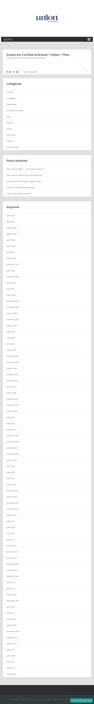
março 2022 (11, 350)
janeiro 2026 (12, 228)
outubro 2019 (12, 411)
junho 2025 (11, 246)
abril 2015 (10, 613)
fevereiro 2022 (12, 356)
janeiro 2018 (12, 497)
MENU (8, 39)
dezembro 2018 (13, 435)
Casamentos (32, 58)
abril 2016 (10, 588)
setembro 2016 (13, 576)
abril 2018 (10, 478)
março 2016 (11, 594)
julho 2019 (11, 417)
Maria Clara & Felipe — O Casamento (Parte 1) (25, 169)
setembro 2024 (13, 264)
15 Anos (10, 92)
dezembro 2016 (13, 564)
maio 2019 (11, 423)
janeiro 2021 (12, 387)
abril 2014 (10, 668)
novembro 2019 (13, 405)
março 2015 (11, 619)
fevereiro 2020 (12, 399)
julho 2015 (11, 607)
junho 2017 (11, 527)
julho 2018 (11, 466)
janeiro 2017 (12, 558)
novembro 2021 (13, 362)
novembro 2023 (13, 277)
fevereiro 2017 (12, 552)
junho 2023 (11, 283)
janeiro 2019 (12, 429)
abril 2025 (10, 252)
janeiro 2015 (12, 625)
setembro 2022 (13, 319)
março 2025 (11, 258)
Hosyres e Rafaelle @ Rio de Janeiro (21, 187)
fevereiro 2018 (12, 491)
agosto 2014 (12, 643)
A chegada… (11, 98)
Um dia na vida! (13, 147)
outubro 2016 (12, 570)
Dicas (9, 116)
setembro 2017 (13, 509)
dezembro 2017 (13, 503)
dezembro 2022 (13, 301)
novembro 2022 (13, 307)
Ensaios (10, 123)
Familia (9, 129)
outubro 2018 (12, 448)
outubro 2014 (12, 637)
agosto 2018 (12, 460)
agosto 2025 (12, 234)
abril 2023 (10, 289)
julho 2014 (11, 649)
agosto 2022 (12, 325)
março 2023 (11, 295)
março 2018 (11, 484)
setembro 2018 (13, 454)
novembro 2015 (13, 601)
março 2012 (11, 674)
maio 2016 (11, 582)
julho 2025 (11, 240)
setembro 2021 (13, 374)
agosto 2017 (12, 515)
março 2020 (11, 393)
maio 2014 (11, 662)
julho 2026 (11, 215)
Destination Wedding (15, 110)
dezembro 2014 (13, 631)
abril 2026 (10, 221)
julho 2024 (11, 270)
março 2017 (11, 546)
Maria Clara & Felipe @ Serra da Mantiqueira (24, 175)
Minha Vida (11, 135)
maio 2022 (11, 338)
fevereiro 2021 (12, 380)
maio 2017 (11, 533)
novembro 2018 (13, 442)
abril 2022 (10, 344)
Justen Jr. (42, 58)
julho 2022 (11, 332)
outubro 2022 (12, 313)
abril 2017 (10, 539)
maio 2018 (11, 472)
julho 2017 (11, 521)
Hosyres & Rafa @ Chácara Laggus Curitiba (24, 181)
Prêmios (10, 141)
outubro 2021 (12, 368)
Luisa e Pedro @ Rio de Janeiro (19, 193)
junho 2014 (11, 656)
